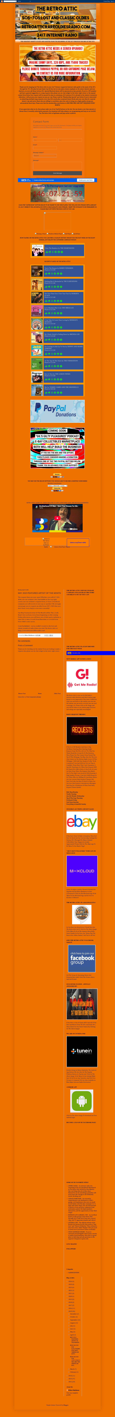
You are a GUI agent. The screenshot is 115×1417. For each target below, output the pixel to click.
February (73, 1372)
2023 (70, 1287)
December (73, 1314)
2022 (70, 1290)
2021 (70, 1293)
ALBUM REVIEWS (73, 1272)
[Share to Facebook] (50, 635)
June (71, 1329)
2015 (70, 1311)
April (72, 1335)
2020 (70, 1296)
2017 (70, 1305)
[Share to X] (49, 635)
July (71, 1326)
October (73, 1317)
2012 (70, 1382)
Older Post (57, 693)
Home (40, 693)
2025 (70, 1284)
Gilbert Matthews (73, 1390)
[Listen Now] (57, 230)
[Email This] (45, 635)
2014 (70, 1376)
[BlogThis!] (47, 635)
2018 (70, 1302)
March (72, 1369)
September (74, 1320)
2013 (70, 1379)
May (71, 1332)
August (72, 1323)
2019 (70, 1299)
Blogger (66, 1405)
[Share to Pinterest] (52, 635)
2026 (70, 1281)
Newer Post (22, 693)
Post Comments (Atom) (34, 697)
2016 (70, 1308)
